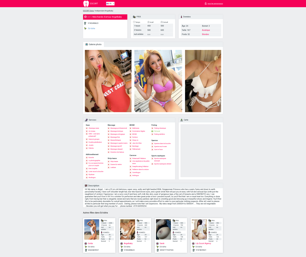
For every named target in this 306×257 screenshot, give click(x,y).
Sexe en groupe (94, 139)
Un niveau (92, 131)
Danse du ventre (116, 164)
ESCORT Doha (88, 11)
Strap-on (135, 140)
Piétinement (136, 149)
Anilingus (135, 175)
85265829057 (93, 250)
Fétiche (91, 148)
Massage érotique (116, 131)
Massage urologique (117, 134)
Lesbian (113, 167)
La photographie (94, 160)
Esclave (135, 137)
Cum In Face (158, 149)
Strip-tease (114, 161)
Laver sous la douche (96, 171)
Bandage (135, 146)
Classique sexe (94, 128)
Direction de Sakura (117, 152)
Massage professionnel (118, 128)
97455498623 (93, 23)
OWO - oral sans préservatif (94, 135)
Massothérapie (115, 140)
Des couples (93, 168)
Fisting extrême (159, 134)
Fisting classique (160, 128)
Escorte (91, 157)
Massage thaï (115, 137)
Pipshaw (91, 174)
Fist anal (157, 131)
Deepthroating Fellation (140, 166)
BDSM (134, 134)
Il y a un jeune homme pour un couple (96, 164)
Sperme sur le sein (160, 146)
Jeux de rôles (137, 143)
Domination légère (138, 131)
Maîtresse (135, 128)
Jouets (91, 145)
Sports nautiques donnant (160, 160)
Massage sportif (116, 146)
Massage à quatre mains (118, 143)
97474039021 (201, 250)
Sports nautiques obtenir (162, 164)
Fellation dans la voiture (140, 169)
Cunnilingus (136, 172)
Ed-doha (91, 28)
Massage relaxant (116, 149)
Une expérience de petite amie (140, 162)
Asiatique (206, 30)
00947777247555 (166, 250)
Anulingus (92, 177)
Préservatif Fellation (139, 158)
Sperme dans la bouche (162, 143)
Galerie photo (94, 44)
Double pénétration (95, 142)
